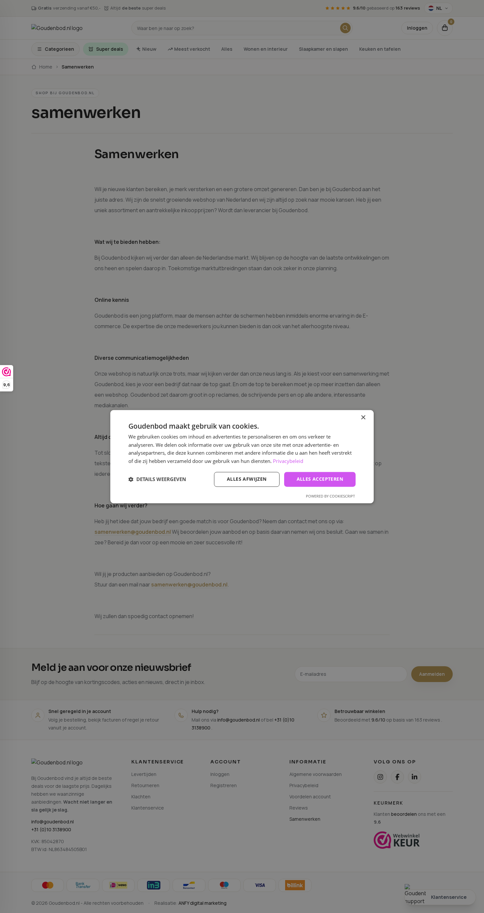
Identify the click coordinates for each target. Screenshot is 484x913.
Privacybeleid (288, 461)
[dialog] (242, 456)
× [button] (363, 417)
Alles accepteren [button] (320, 479)
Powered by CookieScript (330, 496)
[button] (157, 479)
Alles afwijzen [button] (247, 479)
